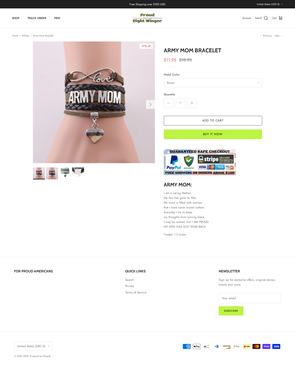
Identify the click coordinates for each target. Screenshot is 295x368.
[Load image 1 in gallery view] (94, 102)
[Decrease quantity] (168, 103)
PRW (57, 18)
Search (129, 280)
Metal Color (172, 75)
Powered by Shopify (40, 356)
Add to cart (213, 120)
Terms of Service (135, 292)
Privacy (129, 286)
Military (25, 35)
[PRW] (147, 18)
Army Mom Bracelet (43, 35)
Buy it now (213, 134)
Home (15, 35)
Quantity (169, 94)
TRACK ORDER (36, 18)
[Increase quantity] (192, 103)
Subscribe (231, 311)
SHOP (15, 18)
